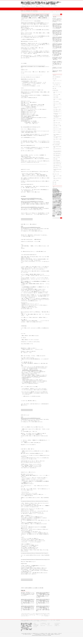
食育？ (32, 620)
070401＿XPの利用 (55, 97)
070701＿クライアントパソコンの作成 (57, 105)
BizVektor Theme (41, 635)
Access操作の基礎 (56, 191)
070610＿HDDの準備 (56, 101)
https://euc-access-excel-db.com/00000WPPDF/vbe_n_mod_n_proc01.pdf (32, 207)
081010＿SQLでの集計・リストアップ (57, 172)
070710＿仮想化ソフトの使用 (56, 109)
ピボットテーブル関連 (58, 208)
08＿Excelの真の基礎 (56, 144)
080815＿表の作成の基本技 (56, 160)
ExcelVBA (59, 193)
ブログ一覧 (35, 626)
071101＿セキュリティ (56, 127)
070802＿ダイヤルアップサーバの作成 (57, 120)
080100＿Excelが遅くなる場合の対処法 (57, 147)
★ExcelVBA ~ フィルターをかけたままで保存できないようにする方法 (57, 68)
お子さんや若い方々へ (37, 620)
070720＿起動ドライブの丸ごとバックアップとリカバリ (57, 111)
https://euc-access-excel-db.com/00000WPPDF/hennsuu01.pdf (30, 227)
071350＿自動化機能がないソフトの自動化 (57, 135)
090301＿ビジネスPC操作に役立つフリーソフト (57, 178)
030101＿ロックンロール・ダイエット (57, 81)
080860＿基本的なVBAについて (57, 165)
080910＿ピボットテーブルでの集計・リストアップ (57, 167)
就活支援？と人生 (43, 620)
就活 (59, 213)
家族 (58, 213)
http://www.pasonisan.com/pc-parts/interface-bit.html (30, 370)
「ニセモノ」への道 (57, 200)
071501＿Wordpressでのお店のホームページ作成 (57, 137)
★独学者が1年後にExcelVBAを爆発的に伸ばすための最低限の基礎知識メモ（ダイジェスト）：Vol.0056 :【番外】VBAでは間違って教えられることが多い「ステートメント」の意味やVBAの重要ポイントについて (57, 46)
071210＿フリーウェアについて (57, 130)
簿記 (54, 620)
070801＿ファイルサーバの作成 (57, 118)
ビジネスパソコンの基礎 (57, 206)
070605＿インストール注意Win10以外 (57, 99)
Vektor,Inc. (46, 635)
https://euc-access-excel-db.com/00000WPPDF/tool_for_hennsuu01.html (32, 201)
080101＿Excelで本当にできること (57, 149)
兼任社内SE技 (58, 620)
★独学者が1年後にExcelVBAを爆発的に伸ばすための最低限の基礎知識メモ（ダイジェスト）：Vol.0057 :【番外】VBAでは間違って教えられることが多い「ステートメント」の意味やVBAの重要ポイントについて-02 (57, 39)
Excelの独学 (56, 194)
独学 (58, 214)
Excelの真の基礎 (36, 625)
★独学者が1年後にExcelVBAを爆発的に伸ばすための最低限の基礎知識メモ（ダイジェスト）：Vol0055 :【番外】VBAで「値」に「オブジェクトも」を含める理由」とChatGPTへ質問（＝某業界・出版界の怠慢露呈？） (57, 53)
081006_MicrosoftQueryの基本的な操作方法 (57, 169)
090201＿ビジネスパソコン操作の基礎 (57, 176)
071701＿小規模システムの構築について (57, 139)
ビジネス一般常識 (57, 208)
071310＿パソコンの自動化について (57, 132)
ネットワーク (55, 204)
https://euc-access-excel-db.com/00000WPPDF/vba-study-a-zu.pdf (31, 198)
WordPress (36, 635)
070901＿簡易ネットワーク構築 (57, 125)
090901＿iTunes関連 (55, 180)
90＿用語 (55, 182)
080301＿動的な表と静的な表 (56, 153)
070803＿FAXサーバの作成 (56, 122)
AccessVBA (55, 189)
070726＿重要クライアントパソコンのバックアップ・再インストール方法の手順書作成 (57, 116)
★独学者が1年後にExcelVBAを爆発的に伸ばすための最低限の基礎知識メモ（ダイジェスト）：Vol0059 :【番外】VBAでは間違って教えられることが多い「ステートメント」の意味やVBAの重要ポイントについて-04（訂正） (57, 26)
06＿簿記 (55, 88)
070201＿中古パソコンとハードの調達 (57, 92)
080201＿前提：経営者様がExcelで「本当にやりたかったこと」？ (57, 151)
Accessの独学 (56, 190)
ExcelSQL (54, 193)
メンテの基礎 (58, 211)
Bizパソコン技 (43, 625)
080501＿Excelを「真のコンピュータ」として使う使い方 (57, 155)
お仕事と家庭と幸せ (27, 620)
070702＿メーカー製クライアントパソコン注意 (57, 107)
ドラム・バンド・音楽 (49, 620)
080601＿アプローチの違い (56, 157)
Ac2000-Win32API (55, 188)
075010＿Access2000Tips (56, 141)
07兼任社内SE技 (56, 90)
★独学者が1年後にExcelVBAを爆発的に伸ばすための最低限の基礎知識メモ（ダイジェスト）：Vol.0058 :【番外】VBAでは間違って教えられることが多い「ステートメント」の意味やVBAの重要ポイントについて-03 (57, 33)
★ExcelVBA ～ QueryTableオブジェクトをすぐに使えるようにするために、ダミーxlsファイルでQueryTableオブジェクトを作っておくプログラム (57, 20)
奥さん (22, 620)
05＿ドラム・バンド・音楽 (57, 86)
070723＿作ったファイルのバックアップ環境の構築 (57, 113)
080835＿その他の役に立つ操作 (57, 163)
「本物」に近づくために (57, 201)
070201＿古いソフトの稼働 (56, 94)
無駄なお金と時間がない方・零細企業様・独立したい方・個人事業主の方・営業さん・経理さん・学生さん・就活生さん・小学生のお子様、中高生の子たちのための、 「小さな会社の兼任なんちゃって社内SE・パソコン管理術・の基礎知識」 (42, 3)
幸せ (61, 213)
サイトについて (50, 625)
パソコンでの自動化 (57, 204)
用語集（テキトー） (57, 625)
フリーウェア (58, 209)
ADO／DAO (57, 192)
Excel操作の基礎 (57, 195)
